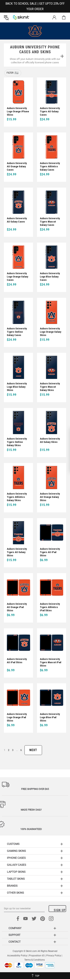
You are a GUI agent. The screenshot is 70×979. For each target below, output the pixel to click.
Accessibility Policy (17, 955)
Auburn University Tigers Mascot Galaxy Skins (50, 387)
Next (33, 750)
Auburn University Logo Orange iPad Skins (17, 717)
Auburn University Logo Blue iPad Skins (50, 717)
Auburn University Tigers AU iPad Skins (50, 552)
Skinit (21, 17)
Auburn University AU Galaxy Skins (50, 440)
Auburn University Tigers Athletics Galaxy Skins (17, 497)
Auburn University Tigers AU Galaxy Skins (17, 552)
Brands (12, 885)
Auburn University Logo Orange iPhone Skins (18, 111)
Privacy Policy (53, 955)
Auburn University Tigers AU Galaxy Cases (50, 111)
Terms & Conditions (34, 959)
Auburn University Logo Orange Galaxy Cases (17, 276)
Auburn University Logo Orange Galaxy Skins (50, 332)
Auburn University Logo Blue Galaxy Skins (17, 387)
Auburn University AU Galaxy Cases (17, 220)
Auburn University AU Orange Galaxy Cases (17, 166)
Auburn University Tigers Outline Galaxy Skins (17, 442)
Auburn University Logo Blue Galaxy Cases (50, 276)
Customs (13, 843)
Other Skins (15, 892)
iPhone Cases (16, 857)
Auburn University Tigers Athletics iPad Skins (50, 607)
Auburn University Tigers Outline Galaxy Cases (17, 332)
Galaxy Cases (16, 864)
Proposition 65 (37, 955)
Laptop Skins (16, 871)
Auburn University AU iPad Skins (17, 661)
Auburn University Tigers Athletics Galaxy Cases (50, 166)
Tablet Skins (16, 878)
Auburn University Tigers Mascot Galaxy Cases (50, 221)
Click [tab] (62, 56)
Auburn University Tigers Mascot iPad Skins (50, 662)
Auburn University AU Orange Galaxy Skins (50, 497)
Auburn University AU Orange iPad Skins (17, 607)
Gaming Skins (16, 850)
